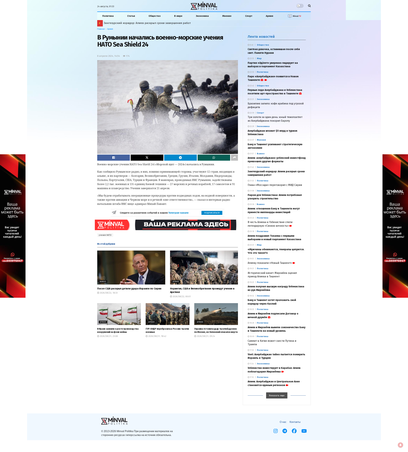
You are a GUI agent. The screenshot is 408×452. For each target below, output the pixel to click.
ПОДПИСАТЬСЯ (212, 212)
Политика (108, 16)
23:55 (251, 58)
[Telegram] (284, 431)
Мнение (226, 16)
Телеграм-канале (178, 212)
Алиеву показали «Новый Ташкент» (270, 262)
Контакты (295, 422)
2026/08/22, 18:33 (108, 293)
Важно (103, 282)
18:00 (251, 336)
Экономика (202, 16)
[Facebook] (294, 431)
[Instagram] (275, 431)
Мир (259, 58)
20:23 (251, 218)
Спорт (248, 16)
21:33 (251, 181)
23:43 (251, 86)
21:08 (251, 191)
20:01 (251, 245)
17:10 (251, 377)
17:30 (251, 350)
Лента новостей (261, 36)
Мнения (261, 140)
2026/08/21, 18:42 (157, 336)
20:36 (251, 204)
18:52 (251, 296)
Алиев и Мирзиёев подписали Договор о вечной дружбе (142, 23)
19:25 (251, 282)
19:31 (251, 268)
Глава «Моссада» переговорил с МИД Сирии (275, 184)
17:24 (251, 364)
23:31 (251, 99)
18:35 (251, 309)
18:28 (251, 323)
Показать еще (276, 395)
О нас (283, 422)
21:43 (251, 167)
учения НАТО (105, 235)
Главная (101, 29)
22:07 (251, 140)
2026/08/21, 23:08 (108, 336)
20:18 (251, 231)
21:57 (251, 154)
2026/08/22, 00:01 (181, 296)
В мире (178, 16)
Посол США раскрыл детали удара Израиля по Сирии (129, 288)
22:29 (251, 126)
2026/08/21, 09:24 (205, 336)
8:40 (251, 45)
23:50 (251, 72)
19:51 (251, 259)
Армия (269, 16)
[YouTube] (304, 431)
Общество (155, 16)
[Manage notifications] (400, 445)
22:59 (251, 113)
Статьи (131, 16)
